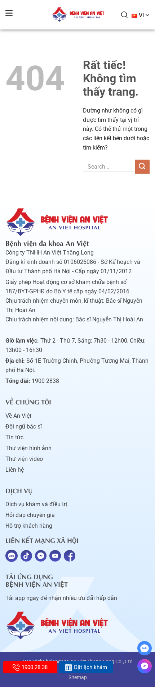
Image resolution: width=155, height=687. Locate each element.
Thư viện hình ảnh (28, 448)
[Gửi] (142, 167)
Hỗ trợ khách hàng (28, 525)
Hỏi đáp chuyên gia (30, 515)
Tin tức (14, 437)
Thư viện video (24, 458)
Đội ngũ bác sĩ (23, 426)
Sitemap (77, 677)
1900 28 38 (35, 667)
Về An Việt (18, 415)
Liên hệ (14, 469)
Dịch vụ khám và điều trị (36, 504)
